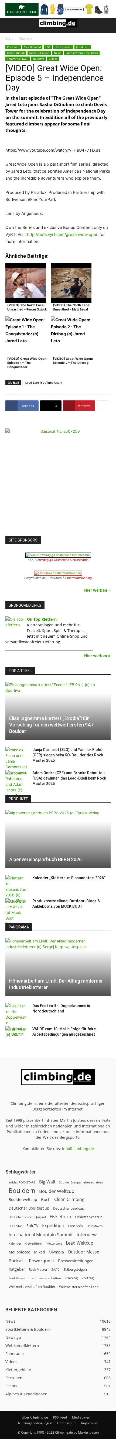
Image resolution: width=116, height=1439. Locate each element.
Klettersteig (54, 1243)
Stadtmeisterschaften (45, 1278)
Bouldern (22, 1190)
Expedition (53, 1225)
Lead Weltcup (79, 1243)
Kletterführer (34, 1243)
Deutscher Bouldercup (29, 1208)
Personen (13, 47)
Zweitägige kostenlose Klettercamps (62, 560)
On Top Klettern (42, 619)
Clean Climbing (69, 1199)
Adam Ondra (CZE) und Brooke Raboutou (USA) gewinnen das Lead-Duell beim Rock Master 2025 (69, 778)
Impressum (89, 1423)
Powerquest (41, 1260)
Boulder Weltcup (56, 1191)
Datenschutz (66, 1423)
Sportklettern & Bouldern (82, 53)
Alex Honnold (32, 47)
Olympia (56, 1252)
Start (9, 38)
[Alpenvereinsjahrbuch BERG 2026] (58, 839)
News (57, 53)
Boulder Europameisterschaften (81, 1182)
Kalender (15, 1243)
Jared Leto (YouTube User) (43, 382)
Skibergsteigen (75, 1269)
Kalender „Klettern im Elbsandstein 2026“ (68, 878)
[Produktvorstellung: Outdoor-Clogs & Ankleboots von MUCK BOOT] (16, 912)
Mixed (39, 1252)
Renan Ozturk (16, 53)
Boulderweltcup (23, 1199)
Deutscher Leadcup (68, 1208)
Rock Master (38, 1269)
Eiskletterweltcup (89, 1216)
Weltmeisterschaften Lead (78, 1286)
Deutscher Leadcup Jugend (27, 1217)
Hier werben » (97, 590)
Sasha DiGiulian (39, 53)
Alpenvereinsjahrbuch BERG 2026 (45, 859)
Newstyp (25, 38)
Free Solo (75, 1225)
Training (71, 1278)
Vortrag (87, 1278)
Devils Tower (63, 47)
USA (47, 47)
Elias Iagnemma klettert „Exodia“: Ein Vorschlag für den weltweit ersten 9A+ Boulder (51, 724)
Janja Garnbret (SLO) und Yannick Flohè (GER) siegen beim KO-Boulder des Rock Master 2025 (67, 755)
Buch (45, 1199)
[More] (102, 405)
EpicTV (32, 1225)
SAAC (55, 1269)
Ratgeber (17, 1269)
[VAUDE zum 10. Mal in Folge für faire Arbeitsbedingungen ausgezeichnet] (16, 1034)
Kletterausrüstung (79, 578)
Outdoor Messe (83, 1252)
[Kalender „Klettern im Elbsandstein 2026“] (16, 889)
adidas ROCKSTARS (22, 1182)
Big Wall (47, 1182)
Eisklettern (60, 1217)
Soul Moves (17, 1278)
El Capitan (16, 1226)
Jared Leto (82, 47)
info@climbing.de (78, 1148)
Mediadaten (81, 1417)
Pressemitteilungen (76, 1260)
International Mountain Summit (41, 1235)
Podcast (17, 1260)
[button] (9, 25)
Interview (87, 1234)
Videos (53, 59)
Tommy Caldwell (17, 59)
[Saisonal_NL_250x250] (58, 480)
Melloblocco (19, 1252)
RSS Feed (60, 1417)
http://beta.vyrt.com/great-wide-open (63, 234)
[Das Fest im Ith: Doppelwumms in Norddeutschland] (16, 1020)
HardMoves (95, 1226)
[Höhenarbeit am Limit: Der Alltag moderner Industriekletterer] (58, 967)
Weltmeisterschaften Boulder (32, 1286)
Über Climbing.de (35, 1417)
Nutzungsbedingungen (35, 1423)
